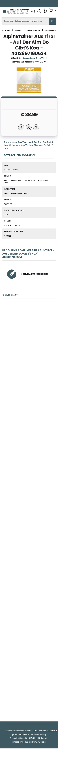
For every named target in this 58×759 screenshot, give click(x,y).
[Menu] (4, 11)
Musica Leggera (12, 225)
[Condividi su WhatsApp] (36, 127)
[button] (52, 11)
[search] (52, 21)
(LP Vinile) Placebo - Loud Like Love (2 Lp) (28, 340)
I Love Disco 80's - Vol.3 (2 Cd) (29, 409)
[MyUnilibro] (39, 11)
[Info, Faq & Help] (45, 11)
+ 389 (6, 236)
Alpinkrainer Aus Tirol (33, 58)
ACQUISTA (30, 362)
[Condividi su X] (29, 127)
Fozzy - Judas (29, 478)
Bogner (8, 204)
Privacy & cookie (39, 742)
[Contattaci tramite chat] (33, 11)
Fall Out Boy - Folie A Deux (29, 686)
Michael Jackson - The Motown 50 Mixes (29, 616)
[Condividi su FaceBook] (21, 127)
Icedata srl (26, 742)
